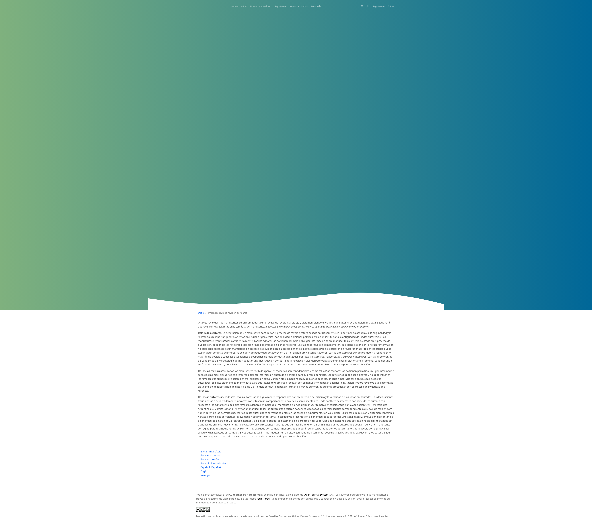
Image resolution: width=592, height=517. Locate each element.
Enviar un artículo (211, 451)
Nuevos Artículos (299, 6)
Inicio (201, 312)
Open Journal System (316, 494)
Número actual (239, 6)
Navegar (205, 475)
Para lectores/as (210, 455)
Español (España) (210, 467)
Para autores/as (210, 459)
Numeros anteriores (260, 6)
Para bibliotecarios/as (213, 463)
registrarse (263, 498)
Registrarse (280, 6)
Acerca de (316, 6)
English (204, 471)
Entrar (391, 6)
